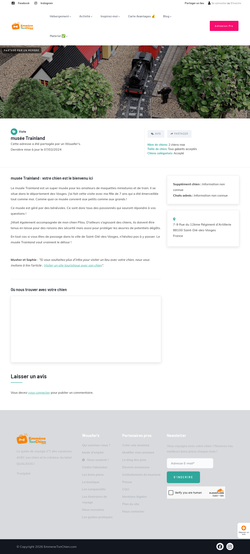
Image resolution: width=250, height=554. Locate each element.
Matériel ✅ (57, 36)
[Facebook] (220, 546)
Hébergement (59, 16)
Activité (84, 16)
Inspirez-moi (109, 16)
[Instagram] (230, 546)
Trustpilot (23, 473)
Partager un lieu (194, 3)
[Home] (31, 438)
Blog (166, 16)
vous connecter (39, 392)
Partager (181, 133)
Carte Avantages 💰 (141, 16)
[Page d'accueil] (22, 26)
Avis (158, 133)
